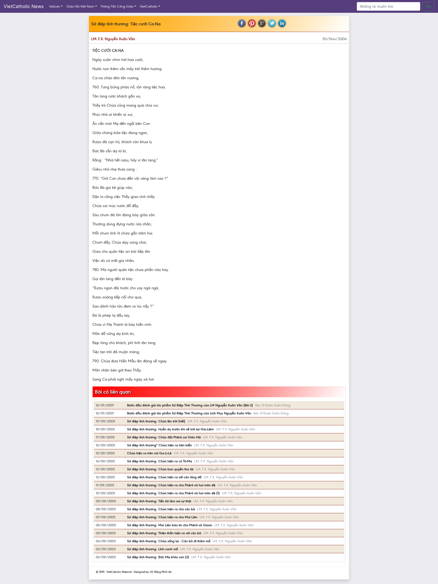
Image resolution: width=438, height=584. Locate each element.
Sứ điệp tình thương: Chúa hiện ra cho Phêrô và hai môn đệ (171, 485)
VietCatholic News (24, 6)
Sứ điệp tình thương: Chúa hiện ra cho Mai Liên (162, 517)
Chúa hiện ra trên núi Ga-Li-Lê (149, 453)
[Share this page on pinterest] (251, 23)
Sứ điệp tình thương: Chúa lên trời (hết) (156, 421)
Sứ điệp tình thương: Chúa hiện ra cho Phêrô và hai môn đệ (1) (173, 493)
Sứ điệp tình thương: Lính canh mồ (152, 549)
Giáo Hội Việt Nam (80, 6)
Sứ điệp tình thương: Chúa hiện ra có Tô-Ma (159, 461)
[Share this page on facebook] (241, 23)
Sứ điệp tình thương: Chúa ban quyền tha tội (160, 469)
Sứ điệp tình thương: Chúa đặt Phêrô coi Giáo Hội (164, 437)
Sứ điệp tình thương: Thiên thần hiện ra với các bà (164, 533)
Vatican (54, 6)
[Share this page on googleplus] (261, 23)
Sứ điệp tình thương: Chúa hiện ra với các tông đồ (164, 477)
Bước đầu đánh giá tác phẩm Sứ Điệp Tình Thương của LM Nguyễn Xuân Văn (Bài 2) (190, 405)
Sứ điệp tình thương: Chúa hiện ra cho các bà (161, 509)
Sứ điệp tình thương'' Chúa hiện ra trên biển (159, 445)
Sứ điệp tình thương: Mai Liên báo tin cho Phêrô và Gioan (169, 525)
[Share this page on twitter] (271, 23)
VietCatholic (148, 6)
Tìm (428, 6)
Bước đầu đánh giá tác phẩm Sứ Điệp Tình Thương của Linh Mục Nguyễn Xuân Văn (189, 413)
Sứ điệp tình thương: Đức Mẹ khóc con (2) (158, 557)
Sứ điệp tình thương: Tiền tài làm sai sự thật (159, 501)
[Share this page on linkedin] (282, 23)
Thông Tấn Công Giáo (117, 6)
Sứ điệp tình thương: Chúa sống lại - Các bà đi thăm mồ (168, 541)
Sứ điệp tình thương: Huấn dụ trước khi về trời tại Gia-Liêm (170, 429)
